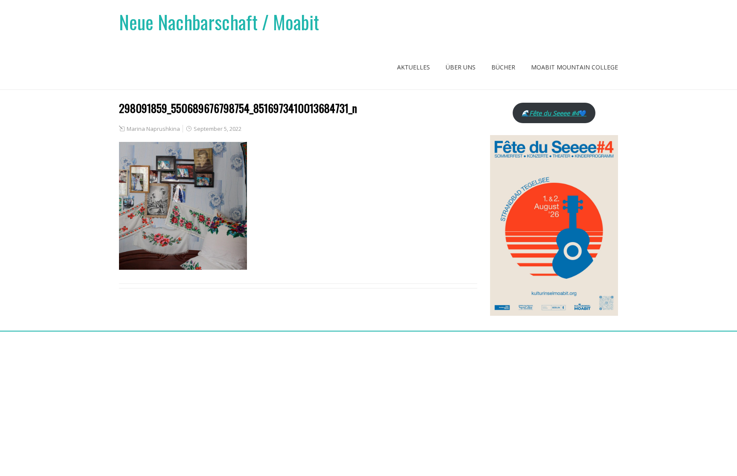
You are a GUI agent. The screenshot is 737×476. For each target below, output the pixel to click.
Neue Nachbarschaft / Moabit (219, 22)
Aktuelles (413, 67)
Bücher (503, 67)
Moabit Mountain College (574, 67)
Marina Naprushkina (153, 129)
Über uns (461, 67)
